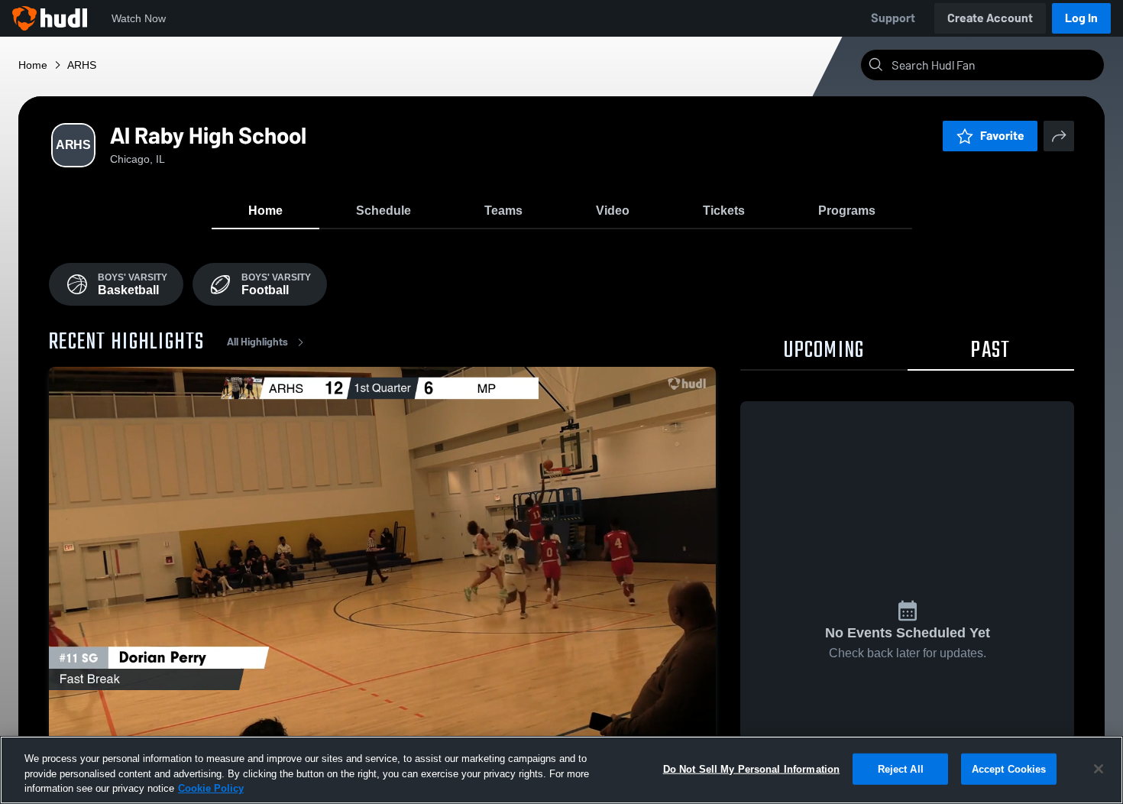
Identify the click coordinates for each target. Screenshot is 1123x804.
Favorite (1002, 135)
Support (893, 18)
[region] (561, 770)
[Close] (1098, 769)
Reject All (901, 768)
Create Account (990, 18)
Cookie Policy (211, 788)
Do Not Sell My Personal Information (751, 768)
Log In (1081, 18)
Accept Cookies (1009, 768)
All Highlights (257, 342)
